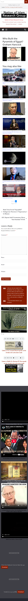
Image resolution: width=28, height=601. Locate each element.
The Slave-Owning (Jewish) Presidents (13, 7)
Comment (4, 235)
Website (3, 271)
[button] (25, 309)
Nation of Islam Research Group (14, 20)
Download (4, 567)
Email (2, 264)
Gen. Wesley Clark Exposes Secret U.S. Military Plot (12, 116)
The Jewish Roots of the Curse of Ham (14, 6)
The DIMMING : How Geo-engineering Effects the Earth (13, 165)
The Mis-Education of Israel (8, 198)
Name (2, 257)
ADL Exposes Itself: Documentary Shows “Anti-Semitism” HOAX (13, 218)
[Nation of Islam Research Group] (3, 29)
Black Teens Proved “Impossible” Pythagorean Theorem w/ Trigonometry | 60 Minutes (15, 212)
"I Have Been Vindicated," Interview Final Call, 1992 (13, 565)
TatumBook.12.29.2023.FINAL (10, 592)
